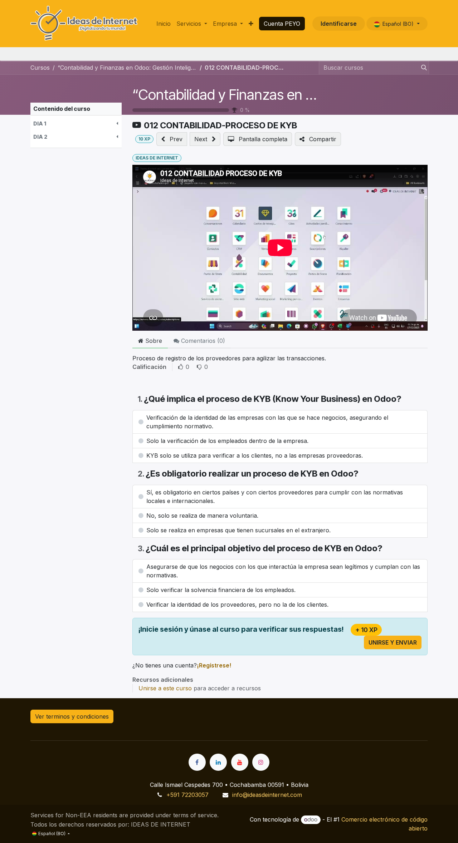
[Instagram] (260, 762)
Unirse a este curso (165, 688)
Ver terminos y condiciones (72, 716)
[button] (76, 123)
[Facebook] (197, 762)
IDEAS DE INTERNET (157, 158)
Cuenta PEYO (282, 23)
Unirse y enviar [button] (393, 642)
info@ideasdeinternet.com (267, 794)
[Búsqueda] (422, 67)
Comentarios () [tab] (202, 340)
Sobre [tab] (152, 340)
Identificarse (339, 23)
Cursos (40, 67)
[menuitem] (164, 23)
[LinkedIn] (218, 762)
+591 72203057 (187, 794)
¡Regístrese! (214, 665)
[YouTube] (239, 762)
